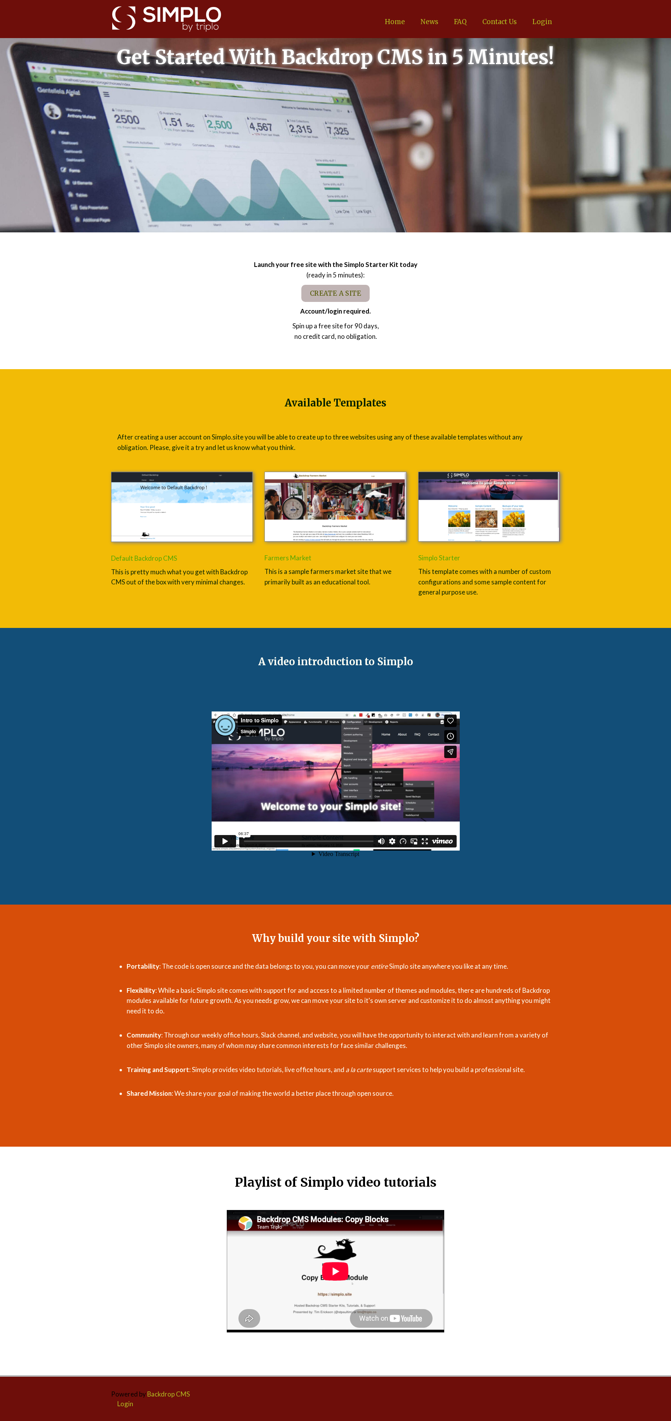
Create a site (335, 293)
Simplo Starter (439, 558)
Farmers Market (287, 558)
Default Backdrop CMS (144, 558)
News (429, 21)
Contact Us (499, 21)
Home (395, 21)
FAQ (460, 21)
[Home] (166, 19)
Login (542, 21)
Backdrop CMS (168, 1394)
